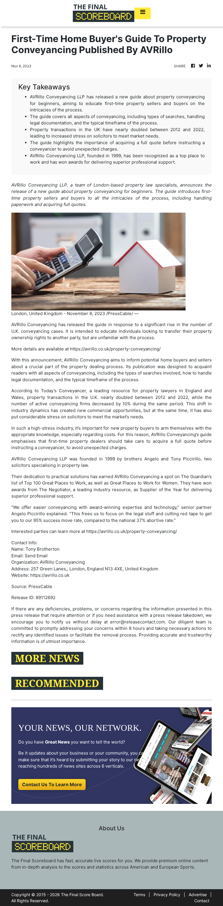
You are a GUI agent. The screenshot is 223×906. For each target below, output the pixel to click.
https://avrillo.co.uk (49, 575)
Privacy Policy (167, 894)
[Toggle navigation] (142, 13)
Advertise (198, 894)
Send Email (36, 555)
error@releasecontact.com (137, 622)
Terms (139, 894)
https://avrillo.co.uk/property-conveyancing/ (115, 349)
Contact (201, 900)
